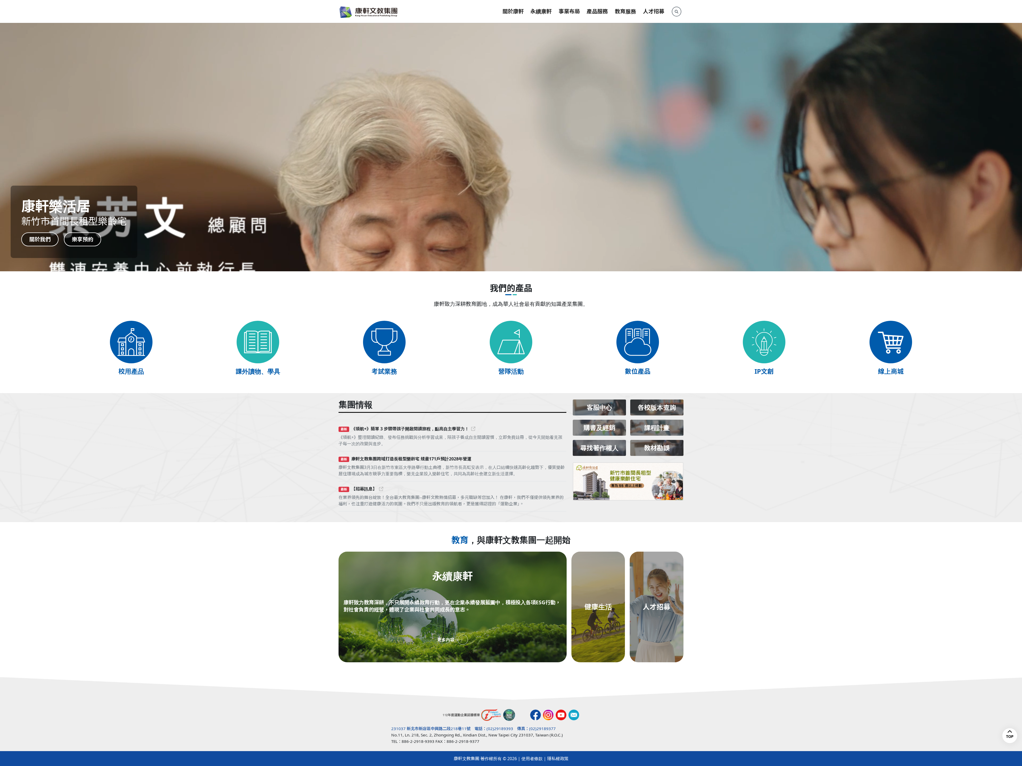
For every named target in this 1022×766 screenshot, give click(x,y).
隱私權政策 (557, 758)
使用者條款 (532, 758)
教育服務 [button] (625, 11)
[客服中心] (573, 715)
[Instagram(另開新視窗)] (548, 715)
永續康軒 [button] (541, 11)
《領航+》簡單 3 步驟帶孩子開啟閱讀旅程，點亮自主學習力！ (410, 429)
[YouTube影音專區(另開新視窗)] (561, 715)
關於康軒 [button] (513, 11)
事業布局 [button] (569, 11)
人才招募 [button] (653, 11)
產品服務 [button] (597, 11)
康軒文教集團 (466, 758)
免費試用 (40, 239)
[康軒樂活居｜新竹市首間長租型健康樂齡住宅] (628, 481)
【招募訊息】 (364, 489)
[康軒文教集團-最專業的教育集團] (368, 11)
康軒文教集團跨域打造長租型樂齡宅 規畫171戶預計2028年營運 (411, 459)
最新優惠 (82, 239)
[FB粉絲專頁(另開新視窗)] (535, 715)
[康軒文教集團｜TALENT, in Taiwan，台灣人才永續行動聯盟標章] (509, 715)
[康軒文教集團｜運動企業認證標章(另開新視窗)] (472, 715)
